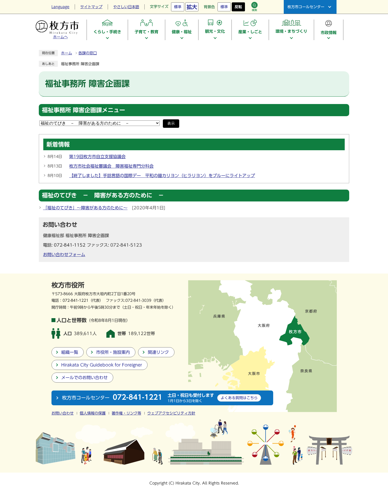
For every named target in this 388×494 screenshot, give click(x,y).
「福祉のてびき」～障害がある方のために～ (85, 208)
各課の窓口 (87, 53)
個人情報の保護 (93, 413)
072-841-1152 (70, 245)
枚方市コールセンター (305, 7)
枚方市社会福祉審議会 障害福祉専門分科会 (111, 166)
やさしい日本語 (126, 7)
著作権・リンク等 (126, 413)
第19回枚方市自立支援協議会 (97, 156)
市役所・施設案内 (113, 352)
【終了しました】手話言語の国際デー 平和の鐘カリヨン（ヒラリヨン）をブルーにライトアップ (162, 175)
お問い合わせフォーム (64, 254)
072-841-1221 (75, 300)
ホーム (66, 53)
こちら (239, 398)
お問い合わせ (62, 413)
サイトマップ (91, 7)
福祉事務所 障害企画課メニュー (83, 110)
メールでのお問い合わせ (84, 377)
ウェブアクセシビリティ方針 (171, 413)
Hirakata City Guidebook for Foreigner (101, 365)
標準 (177, 7)
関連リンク (158, 352)
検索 (254, 10)
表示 (171, 123)
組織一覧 (69, 352)
